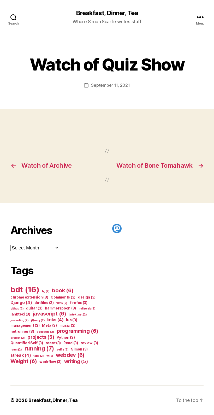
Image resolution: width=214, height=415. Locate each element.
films (62, 303)
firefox (78, 303)
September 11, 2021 (110, 85)
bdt (24, 289)
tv (49, 356)
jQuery (38, 320)
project (17, 338)
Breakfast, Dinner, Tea (107, 13)
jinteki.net (78, 314)
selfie (62, 349)
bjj (46, 291)
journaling (19, 320)
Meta (49, 325)
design (87, 297)
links (55, 319)
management (24, 325)
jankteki (20, 314)
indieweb (87, 308)
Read (70, 343)
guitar (34, 308)
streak (20, 355)
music (68, 325)
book (62, 290)
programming (77, 331)
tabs (38, 356)
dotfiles (44, 303)
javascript (49, 314)
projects (40, 337)
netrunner (22, 331)
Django (21, 302)
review (89, 343)
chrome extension (29, 297)
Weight (23, 361)
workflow (50, 362)
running (39, 348)
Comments (63, 297)
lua (71, 320)
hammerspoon (60, 308)
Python (66, 337)
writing (76, 361)
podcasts (45, 332)
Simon (79, 349)
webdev (70, 355)
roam (16, 349)
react (53, 343)
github (16, 308)
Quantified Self (26, 343)
